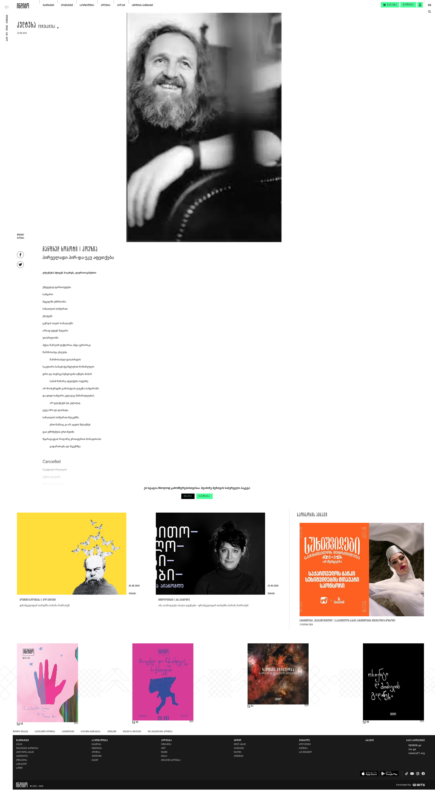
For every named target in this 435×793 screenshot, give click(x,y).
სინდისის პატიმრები (142, 5)
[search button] (429, 11)
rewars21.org (416, 753)
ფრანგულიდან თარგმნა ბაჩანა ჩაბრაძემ (45, 605)
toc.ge (412, 749)
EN (429, 5)
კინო (163, 748)
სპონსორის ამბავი (312, 515)
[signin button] (420, 4)
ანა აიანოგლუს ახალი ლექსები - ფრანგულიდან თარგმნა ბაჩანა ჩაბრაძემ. (203, 605)
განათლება (96, 744)
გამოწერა (408, 4)
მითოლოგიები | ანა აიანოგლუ (174, 599)
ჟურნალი (304, 740)
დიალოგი (237, 752)
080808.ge (414, 745)
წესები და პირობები (132, 731)
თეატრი (164, 752)
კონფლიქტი (97, 756)
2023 (76, 723)
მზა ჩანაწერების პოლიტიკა (160, 731)
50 (368, 722)
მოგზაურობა (21, 760)
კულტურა (105, 5)
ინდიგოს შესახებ (20, 731)
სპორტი (19, 768)
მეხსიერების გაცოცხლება (27, 748)
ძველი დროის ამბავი (25, 752)
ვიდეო (237, 740)
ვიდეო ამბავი (240, 744)
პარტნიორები (68, 731)
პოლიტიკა (96, 752)
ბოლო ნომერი (305, 744)
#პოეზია (20, 238)
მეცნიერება (97, 748)
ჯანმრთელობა (22, 756)
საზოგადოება (87, 5)
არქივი (369, 740)
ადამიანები (67, 5)
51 (252, 706)
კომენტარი (238, 756)
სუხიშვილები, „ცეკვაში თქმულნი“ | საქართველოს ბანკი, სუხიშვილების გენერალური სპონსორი (347, 620)
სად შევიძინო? (305, 752)
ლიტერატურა (46, 27)
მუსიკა (164, 756)
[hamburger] (8, 4)
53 (22, 724)
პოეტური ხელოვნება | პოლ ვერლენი (38, 599)
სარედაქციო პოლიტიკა (45, 731)
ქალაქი (121, 5)
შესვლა (188, 496)
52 (137, 722)
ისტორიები (48, 5)
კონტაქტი (111, 731)
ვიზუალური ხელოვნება (170, 760)
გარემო (95, 760)
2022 (422, 721)
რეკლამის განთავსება (90, 731)
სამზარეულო (21, 764)
